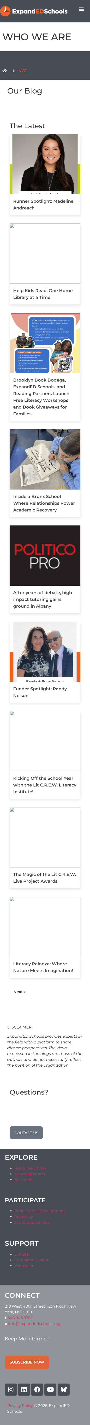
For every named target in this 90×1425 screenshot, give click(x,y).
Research (23, 1179)
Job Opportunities (31, 1222)
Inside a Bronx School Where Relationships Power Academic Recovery (44, 503)
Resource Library (30, 1168)
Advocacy (23, 1216)
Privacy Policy (20, 1405)
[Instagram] (11, 1390)
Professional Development (39, 1211)
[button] (81, 9)
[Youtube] (50, 1390)
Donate (21, 1254)
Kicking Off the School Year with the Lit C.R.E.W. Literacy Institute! (44, 785)
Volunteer (23, 1266)
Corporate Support (32, 1260)
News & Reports (29, 1174)
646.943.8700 (20, 1318)
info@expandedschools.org (34, 1323)
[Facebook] (37, 1390)
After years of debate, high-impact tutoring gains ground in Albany (43, 599)
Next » (19, 991)
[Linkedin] (24, 1390)
